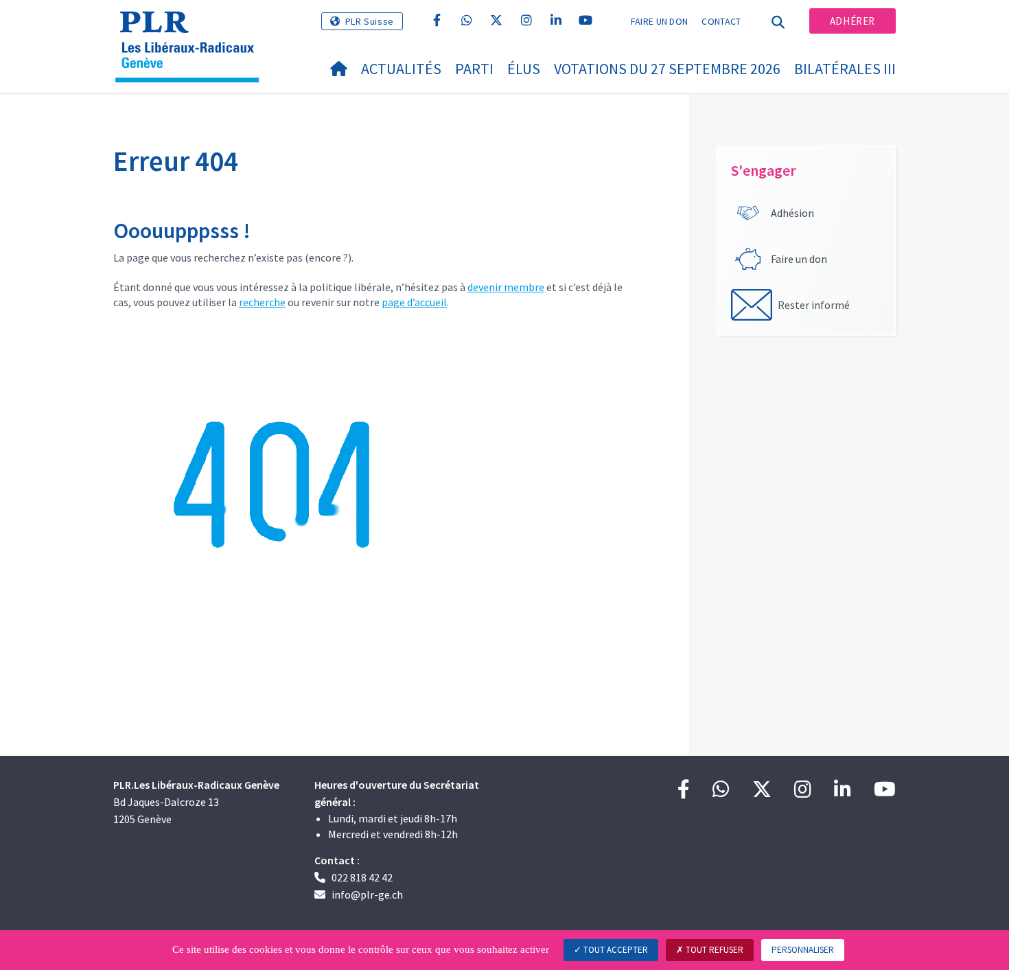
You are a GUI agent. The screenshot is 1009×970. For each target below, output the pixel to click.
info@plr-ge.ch (367, 894)
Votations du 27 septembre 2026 (667, 68)
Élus (523, 68)
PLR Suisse (369, 21)
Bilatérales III (845, 68)
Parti (474, 68)
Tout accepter (614, 950)
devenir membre (505, 287)
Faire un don (659, 21)
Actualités (401, 68)
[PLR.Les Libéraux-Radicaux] (192, 28)
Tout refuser (713, 950)
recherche (262, 302)
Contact (721, 21)
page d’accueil (414, 302)
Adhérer (852, 20)
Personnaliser (803, 950)
